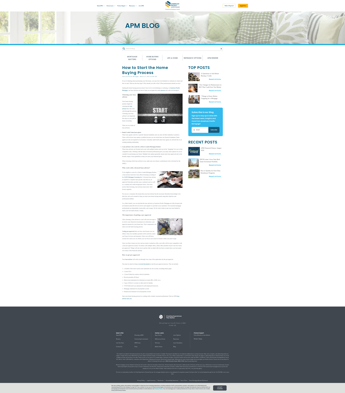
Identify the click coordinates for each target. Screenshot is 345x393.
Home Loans (110, 6)
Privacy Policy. (159, 388)
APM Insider (212, 58)
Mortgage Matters (132, 58)
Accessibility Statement (172, 380)
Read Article (215, 79)
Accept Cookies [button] (220, 388)
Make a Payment (229, 6)
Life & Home (172, 58)
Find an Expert (121, 6)
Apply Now (243, 6)
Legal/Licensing (151, 380)
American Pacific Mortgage (130, 76)
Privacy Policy (141, 380)
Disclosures (160, 380)
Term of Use (183, 380)
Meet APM (100, 6)
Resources (132, 6)
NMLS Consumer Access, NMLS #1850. (175, 361)
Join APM (141, 6)
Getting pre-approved (128, 231)
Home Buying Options (152, 58)
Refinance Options (192, 58)
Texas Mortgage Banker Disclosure (198, 380)
